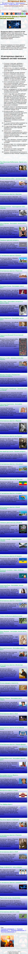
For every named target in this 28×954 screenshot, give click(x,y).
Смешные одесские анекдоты (9, 240)
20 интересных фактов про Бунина (11, 436)
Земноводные (20, 3)
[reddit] (14, 14)
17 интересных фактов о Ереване (10, 255)
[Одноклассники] (5, 14)
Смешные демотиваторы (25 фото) (11, 522)
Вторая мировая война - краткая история (13, 178)
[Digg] (11, 14)
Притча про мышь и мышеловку (10, 898)
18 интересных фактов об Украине (11, 556)
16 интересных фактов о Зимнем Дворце (13, 744)
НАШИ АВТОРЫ (14, 4)
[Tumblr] (18, 14)
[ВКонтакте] (3, 14)
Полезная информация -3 (18, 930)
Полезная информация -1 (8, 929)
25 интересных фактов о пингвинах (11, 600)
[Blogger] (9, 14)
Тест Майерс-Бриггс (6, 804)
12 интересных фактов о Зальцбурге (11, 464)
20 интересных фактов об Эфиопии (11, 479)
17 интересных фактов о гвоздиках (11, 493)
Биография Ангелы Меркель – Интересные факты (9, 775)
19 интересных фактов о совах (9, 911)
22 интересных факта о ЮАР (9, 852)
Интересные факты (18, 1)
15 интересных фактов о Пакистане (11, 271)
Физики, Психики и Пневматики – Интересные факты (10, 375)
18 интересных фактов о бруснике (11, 194)
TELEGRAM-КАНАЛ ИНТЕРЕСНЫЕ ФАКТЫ (15, 5)
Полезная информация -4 (8, 931)
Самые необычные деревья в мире (11, 616)
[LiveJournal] (16, 14)
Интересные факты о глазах (9, 790)
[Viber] (20, 14)
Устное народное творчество (9, 683)
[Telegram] (25, 14)
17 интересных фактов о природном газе (13, 882)
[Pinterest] (27, 14)
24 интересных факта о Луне (9, 713)
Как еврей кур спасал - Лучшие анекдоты (13, 451)
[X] (7, 14)
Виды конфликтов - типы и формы (11, 867)
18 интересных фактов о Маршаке (10, 420)
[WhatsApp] (22, 14)
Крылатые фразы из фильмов (9, 819)
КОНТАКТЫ (3, 4)
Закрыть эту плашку (13, 953)
